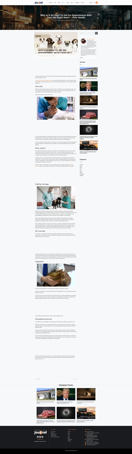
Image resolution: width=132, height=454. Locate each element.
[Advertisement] (56, 68)
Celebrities (77, 2)
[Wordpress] (80, 57)
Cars (55, 2)
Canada (82, 2)
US (62, 2)
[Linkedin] (82, 57)
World (68, 2)
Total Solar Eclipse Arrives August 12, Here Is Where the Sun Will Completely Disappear (88, 137)
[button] (37, 437)
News (59, 2)
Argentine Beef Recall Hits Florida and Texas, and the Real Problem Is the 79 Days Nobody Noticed (88, 122)
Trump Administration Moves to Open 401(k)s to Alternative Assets (65, 402)
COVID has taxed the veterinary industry (43, 80)
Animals (50, 2)
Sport (72, 2)
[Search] (97, 3)
